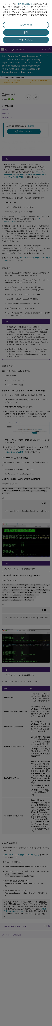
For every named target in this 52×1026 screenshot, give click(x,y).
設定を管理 (26, 25)
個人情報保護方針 (25, 4)
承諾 (26, 32)
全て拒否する (26, 39)
